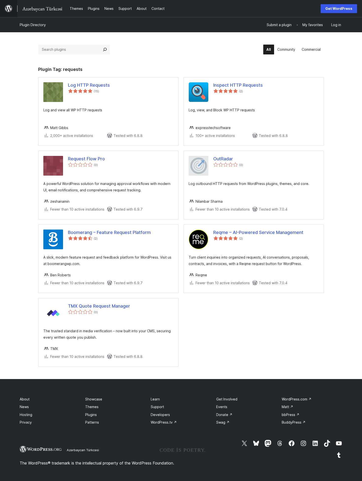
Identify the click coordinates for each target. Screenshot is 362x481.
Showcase (93, 399)
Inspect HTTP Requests (238, 85)
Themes (92, 407)
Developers (160, 415)
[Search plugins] (105, 49)
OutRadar (223, 158)
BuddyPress (294, 422)
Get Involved (226, 399)
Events (221, 407)
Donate (224, 415)
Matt (287, 407)
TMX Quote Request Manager (99, 306)
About (25, 399)
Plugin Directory (33, 25)
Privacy (26, 422)
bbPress (290, 415)
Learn (155, 399)
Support (157, 407)
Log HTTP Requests (89, 85)
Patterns (92, 422)
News (24, 407)
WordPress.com (297, 399)
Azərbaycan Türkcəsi (83, 450)
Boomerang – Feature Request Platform (109, 232)
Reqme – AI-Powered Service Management (258, 232)
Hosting (26, 415)
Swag (223, 422)
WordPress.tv (164, 422)
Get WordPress (338, 8)
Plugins (91, 415)
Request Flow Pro (86, 158)
